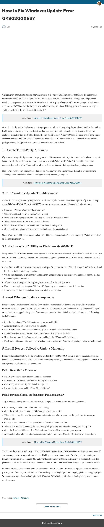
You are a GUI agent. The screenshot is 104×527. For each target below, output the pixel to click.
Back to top (97, 515)
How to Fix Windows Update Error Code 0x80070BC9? (58, 118)
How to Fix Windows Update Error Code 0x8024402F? (58, 442)
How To (16, 498)
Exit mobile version (52, 523)
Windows (25, 498)
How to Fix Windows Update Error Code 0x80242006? (57, 182)
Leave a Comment (52, 506)
